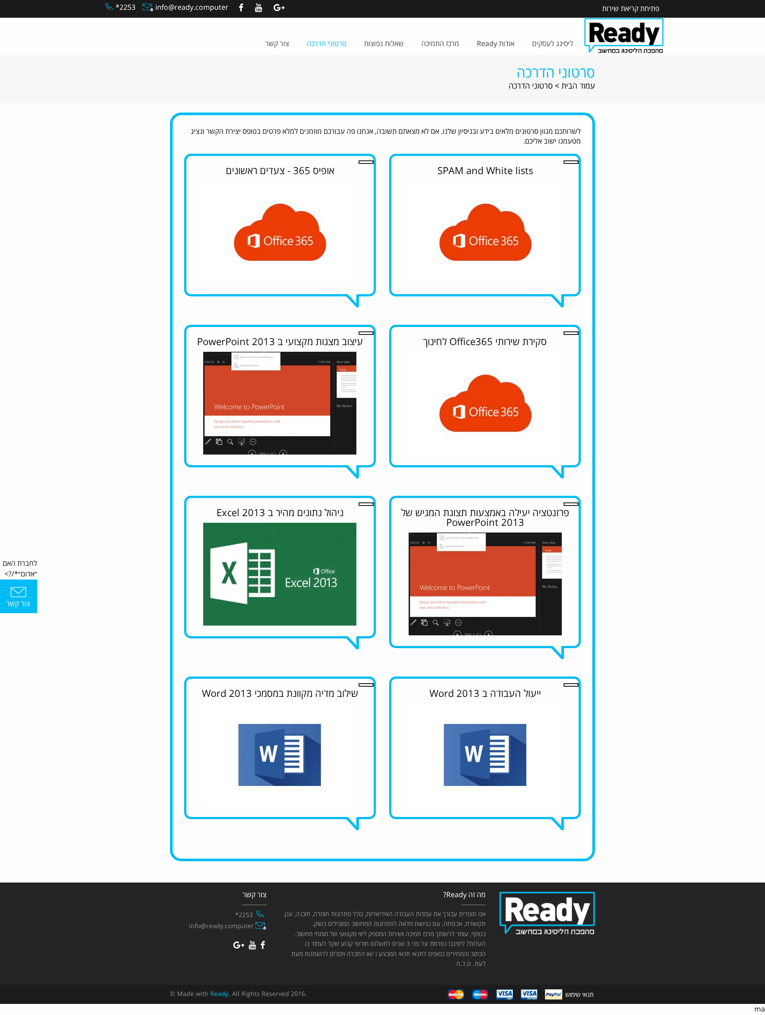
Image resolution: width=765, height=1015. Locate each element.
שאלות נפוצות (384, 43)
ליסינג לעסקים (552, 43)
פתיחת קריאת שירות (630, 8)
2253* (125, 7)
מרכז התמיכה (440, 43)
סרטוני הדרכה (326, 43)
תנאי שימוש (579, 995)
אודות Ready (495, 43)
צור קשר (277, 43)
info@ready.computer (191, 7)
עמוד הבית (578, 86)
